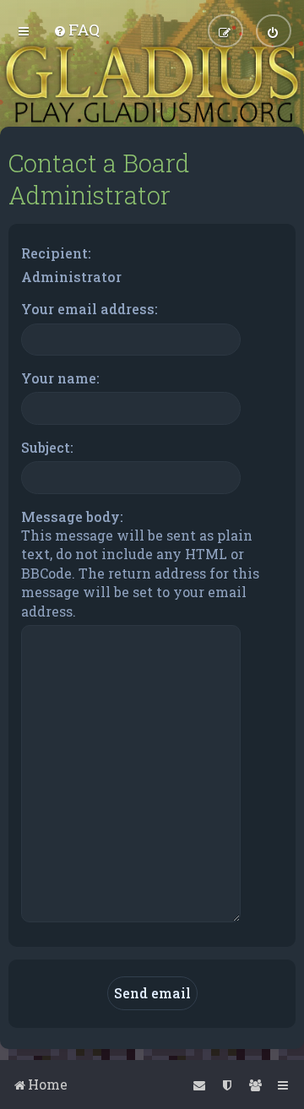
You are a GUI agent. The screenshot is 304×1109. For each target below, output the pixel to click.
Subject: (47, 447)
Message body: (72, 516)
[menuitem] (76, 29)
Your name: (60, 378)
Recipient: (56, 253)
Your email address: (89, 309)
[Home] (152, 84)
